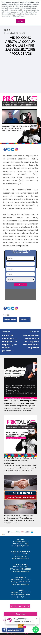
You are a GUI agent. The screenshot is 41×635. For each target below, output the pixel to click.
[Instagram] (16, 149)
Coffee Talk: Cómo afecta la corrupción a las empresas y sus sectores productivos (20, 460)
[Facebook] (5, 149)
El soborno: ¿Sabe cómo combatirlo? (18, 515)
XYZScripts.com (29, 634)
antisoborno (10, 319)
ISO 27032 (24, 319)
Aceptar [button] (20, 21)
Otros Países (20, 614)
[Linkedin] (12, 149)
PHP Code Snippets (12, 634)
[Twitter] (8, 149)
